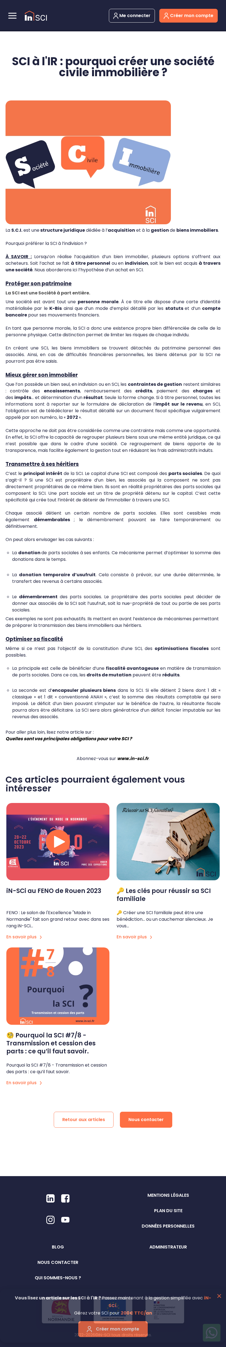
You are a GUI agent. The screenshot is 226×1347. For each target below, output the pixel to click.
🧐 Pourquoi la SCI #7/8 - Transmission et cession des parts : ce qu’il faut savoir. (51, 1043)
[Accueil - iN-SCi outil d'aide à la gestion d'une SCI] (36, 16)
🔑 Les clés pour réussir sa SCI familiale (164, 895)
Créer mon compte (191, 15)
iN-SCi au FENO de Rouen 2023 (53, 891)
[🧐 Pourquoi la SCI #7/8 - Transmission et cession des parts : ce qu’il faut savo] (57, 986)
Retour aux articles (83, 1119)
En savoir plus (22, 937)
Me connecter (134, 15)
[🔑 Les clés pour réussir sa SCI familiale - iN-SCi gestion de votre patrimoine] (168, 841)
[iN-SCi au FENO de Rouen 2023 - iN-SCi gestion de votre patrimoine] (57, 841)
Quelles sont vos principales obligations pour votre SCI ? (69, 739)
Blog (58, 1247)
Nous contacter (146, 1119)
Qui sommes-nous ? (58, 1278)
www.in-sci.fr (133, 758)
